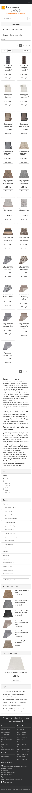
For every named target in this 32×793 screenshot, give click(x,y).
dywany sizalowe (7, 416)
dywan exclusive (23, 702)
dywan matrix (6, 705)
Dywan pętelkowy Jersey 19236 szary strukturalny (24, 96)
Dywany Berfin (21, 739)
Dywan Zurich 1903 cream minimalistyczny (16, 672)
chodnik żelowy (7, 694)
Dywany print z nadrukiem (24, 752)
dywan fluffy (6, 711)
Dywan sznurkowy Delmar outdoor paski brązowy (8, 239)
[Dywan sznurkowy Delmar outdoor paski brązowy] (8, 231)
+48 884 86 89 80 (8, 777)
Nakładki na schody (8, 566)
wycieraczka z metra (20, 697)
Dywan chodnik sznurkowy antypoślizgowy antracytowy (8, 68)
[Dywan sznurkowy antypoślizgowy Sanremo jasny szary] (8, 203)
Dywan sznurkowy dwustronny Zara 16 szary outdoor (8, 296)
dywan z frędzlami (17, 708)
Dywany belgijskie (22, 734)
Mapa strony (4, 744)
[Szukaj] (29, 18)
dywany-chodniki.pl (6, 789)
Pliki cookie (4, 742)
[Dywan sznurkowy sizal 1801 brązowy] (8, 594)
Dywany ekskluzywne (9, 515)
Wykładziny (6, 555)
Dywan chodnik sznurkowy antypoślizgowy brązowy (24, 68)
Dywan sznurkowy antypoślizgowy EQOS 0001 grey (8, 153)
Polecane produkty (10, 653)
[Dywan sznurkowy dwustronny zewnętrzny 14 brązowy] (24, 317)
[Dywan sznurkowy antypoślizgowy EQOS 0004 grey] (24, 174)
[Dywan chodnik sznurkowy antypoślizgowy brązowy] (24, 60)
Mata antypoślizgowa (8, 570)
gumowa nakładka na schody (11, 699)
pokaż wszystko (8, 478)
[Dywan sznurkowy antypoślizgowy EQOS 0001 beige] (8, 117)
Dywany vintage (21, 756)
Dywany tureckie (21, 732)
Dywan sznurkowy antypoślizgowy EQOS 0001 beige (8, 124)
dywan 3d (25, 708)
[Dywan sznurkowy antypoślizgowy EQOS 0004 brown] (8, 174)
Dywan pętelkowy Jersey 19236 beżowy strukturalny (8, 96)
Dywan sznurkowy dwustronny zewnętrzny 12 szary (8, 324)
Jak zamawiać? (5, 734)
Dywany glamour (21, 744)
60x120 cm (7, 492)
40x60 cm (7, 481)
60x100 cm (7, 487)
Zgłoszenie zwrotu (6, 747)
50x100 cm (7, 485)
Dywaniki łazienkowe (8, 562)
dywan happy (23, 699)
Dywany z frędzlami (9, 533)
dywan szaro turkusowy (16, 705)
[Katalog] (3, 29)
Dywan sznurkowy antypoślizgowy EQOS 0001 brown (24, 124)
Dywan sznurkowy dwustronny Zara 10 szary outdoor (8, 267)
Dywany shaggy (8, 544)
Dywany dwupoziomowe (23, 747)
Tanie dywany (7, 511)
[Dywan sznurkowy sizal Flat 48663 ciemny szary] (8, 604)
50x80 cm (7, 483)
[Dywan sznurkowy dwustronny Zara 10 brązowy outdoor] (24, 231)
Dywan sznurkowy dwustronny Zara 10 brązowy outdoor (24, 239)
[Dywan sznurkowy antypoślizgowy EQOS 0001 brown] (24, 117)
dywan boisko (7, 691)
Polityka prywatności (6, 739)
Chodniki (5, 551)
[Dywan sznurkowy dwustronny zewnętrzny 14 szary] (8, 346)
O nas (2, 759)
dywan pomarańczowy (18, 694)
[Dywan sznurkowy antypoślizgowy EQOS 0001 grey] (8, 145)
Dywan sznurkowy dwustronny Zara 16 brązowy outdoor (24, 267)
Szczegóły (8, 78)
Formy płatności (5, 732)
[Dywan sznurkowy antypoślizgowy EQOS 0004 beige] (24, 145)
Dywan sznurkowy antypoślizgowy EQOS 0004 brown (8, 181)
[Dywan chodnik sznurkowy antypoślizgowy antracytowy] (8, 60)
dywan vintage (14, 702)
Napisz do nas (8, 782)
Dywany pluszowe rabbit (23, 749)
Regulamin (4, 737)
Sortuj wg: (26, 50)
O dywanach (20, 729)
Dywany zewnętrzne (22, 742)
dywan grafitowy (10, 696)
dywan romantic (8, 708)
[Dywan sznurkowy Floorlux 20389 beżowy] (8, 644)
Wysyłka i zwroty (5, 729)
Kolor (4, 50)
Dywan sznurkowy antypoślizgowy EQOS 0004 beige (24, 153)
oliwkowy (19, 711)
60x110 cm (7, 490)
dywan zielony (13, 710)
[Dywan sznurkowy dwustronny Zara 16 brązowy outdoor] (24, 260)
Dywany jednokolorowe (10, 518)
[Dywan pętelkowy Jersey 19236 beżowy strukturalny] (8, 88)
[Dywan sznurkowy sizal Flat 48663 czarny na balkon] (8, 614)
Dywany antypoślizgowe (10, 526)
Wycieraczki (6, 559)
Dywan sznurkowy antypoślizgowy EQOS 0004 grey (24, 181)
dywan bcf (5, 702)
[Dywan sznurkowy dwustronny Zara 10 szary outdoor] (8, 260)
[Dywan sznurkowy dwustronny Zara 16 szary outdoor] (8, 289)
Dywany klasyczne (8, 529)
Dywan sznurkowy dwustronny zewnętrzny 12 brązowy (24, 297)
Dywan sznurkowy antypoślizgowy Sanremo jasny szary (8, 210)
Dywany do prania (22, 759)
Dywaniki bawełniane (8, 574)
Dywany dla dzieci (8, 540)
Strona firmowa (5, 756)
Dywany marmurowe (22, 754)
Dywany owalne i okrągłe (10, 537)
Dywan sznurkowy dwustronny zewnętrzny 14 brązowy (24, 325)
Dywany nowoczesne (9, 507)
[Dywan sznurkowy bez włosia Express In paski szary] (24, 203)
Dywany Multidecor (22, 737)
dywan (4, 696)
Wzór (9, 50)
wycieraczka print (18, 691)
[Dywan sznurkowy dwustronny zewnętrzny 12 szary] (8, 317)
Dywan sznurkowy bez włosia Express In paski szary (24, 210)
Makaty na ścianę (8, 548)
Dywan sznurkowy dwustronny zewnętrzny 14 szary (8, 353)
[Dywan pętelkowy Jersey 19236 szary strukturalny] (24, 88)
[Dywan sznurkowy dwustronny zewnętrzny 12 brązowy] (24, 289)
